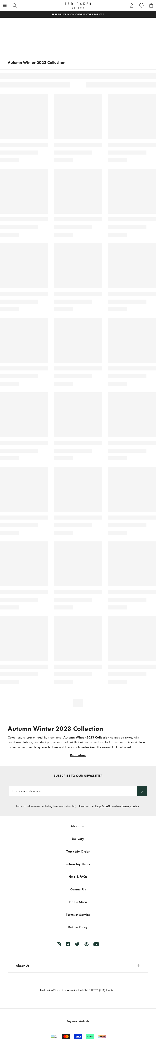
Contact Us (78, 889)
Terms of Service (78, 915)
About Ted (78, 826)
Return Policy (78, 927)
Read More (78, 755)
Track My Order (78, 851)
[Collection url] (78, 34)
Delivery (78, 839)
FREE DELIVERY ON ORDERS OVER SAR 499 (78, 14)
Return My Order (78, 864)
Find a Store (78, 902)
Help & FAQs (103, 806)
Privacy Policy (130, 806)
